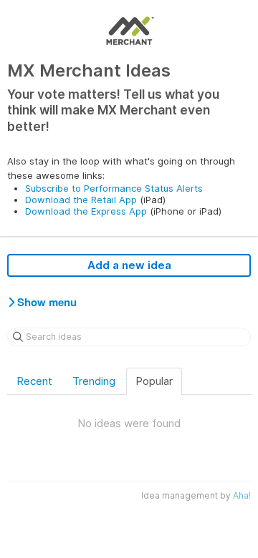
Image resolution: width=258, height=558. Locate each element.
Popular (154, 381)
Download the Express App (86, 211)
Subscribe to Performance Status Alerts (114, 188)
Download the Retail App (81, 199)
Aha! (242, 495)
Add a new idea (129, 265)
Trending (93, 381)
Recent (34, 381)
